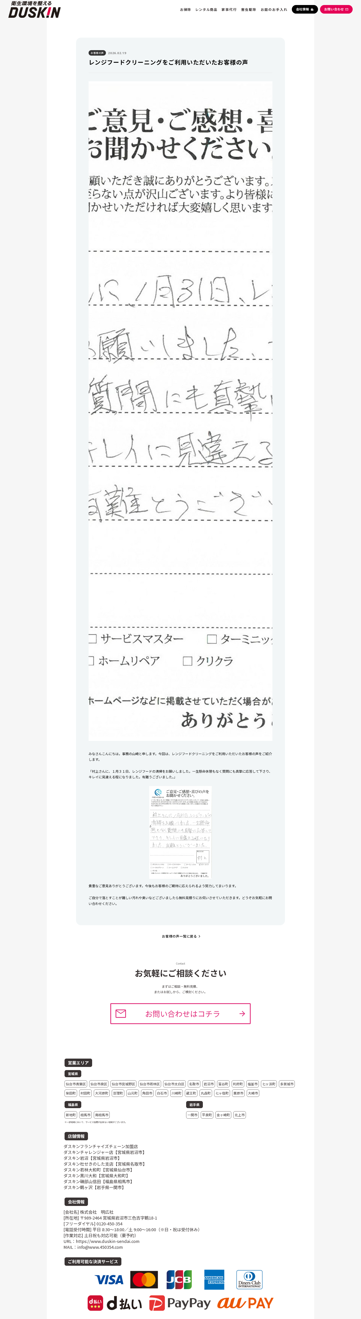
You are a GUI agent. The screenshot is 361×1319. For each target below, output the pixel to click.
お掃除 (185, 9)
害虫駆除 (249, 9)
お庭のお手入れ (274, 9)
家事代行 (229, 9)
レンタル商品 (206, 9)
